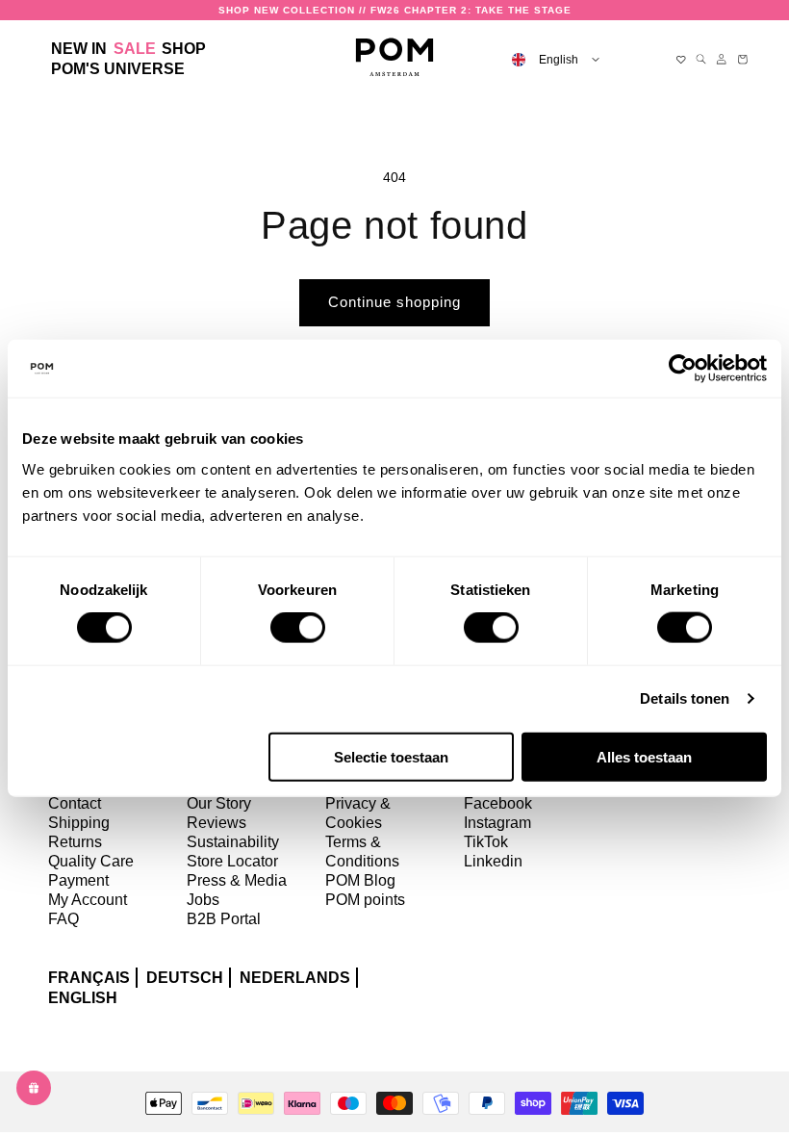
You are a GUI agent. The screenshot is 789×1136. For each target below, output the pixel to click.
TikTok (486, 842)
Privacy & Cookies (358, 813)
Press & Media (237, 880)
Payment (78, 880)
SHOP (184, 48)
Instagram (497, 822)
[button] (184, 49)
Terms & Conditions (362, 851)
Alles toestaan (644, 756)
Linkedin (493, 861)
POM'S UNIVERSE (118, 69)
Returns (75, 842)
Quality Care (91, 861)
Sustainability (233, 842)
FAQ (63, 919)
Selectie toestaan (391, 756)
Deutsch (184, 977)
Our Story (219, 803)
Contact (74, 803)
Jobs (203, 899)
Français (89, 977)
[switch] (297, 627)
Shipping (79, 822)
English (82, 998)
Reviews (216, 822)
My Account (87, 899)
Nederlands (295, 977)
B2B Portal (224, 919)
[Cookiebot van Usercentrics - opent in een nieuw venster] (682, 368)
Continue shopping (394, 302)
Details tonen (684, 698)
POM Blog (360, 880)
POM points (365, 899)
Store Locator (232, 861)
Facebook (498, 803)
